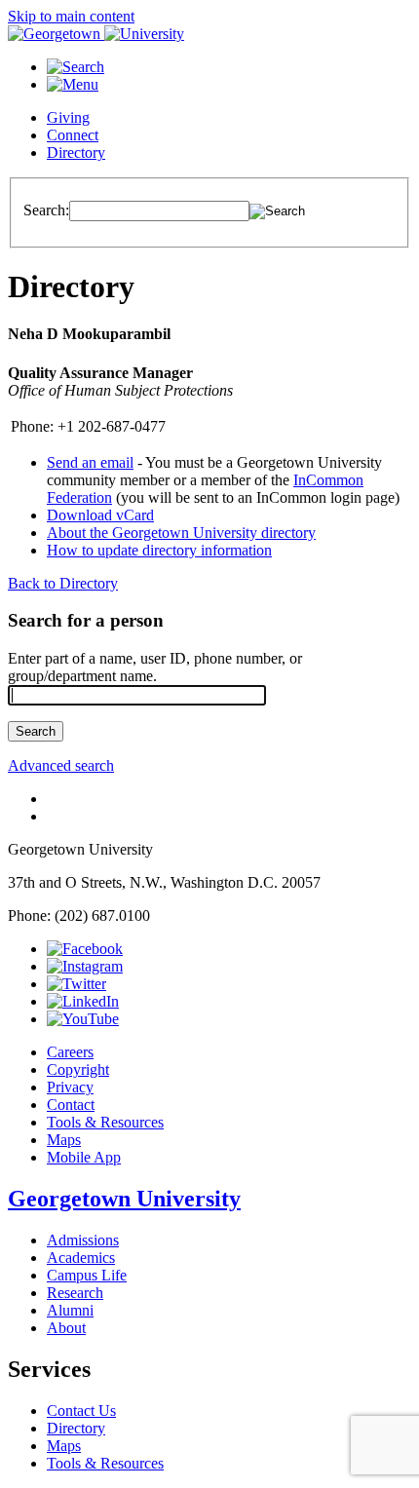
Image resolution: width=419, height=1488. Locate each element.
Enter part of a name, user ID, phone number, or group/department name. (155, 667)
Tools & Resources (105, 1122)
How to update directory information (159, 550)
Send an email (90, 462)
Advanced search (61, 765)
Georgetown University (124, 1198)
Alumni (70, 1310)
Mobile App (84, 1157)
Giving (68, 117)
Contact (71, 1104)
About (66, 1327)
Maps (64, 1139)
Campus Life (87, 1275)
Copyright (78, 1069)
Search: (46, 210)
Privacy (70, 1087)
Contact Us (81, 1410)
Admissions (83, 1240)
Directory (76, 152)
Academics (81, 1257)
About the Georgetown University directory (181, 532)
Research (75, 1292)
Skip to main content (71, 16)
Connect (72, 135)
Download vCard (100, 515)
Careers (70, 1052)
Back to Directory (63, 583)
